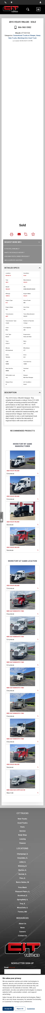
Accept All (8, 1008)
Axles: (7, 355)
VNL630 (8, 289)
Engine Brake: (9, 307)
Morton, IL (22, 870)
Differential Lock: (10, 375)
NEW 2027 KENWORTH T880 (15, 611)
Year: (7, 280)
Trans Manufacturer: (29, 314)
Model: (8, 287)
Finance (22, 843)
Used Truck (32, 38)
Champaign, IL (22, 854)
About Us (22, 924)
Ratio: (25, 341)
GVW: (7, 361)
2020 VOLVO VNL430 (13, 547)
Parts (22, 827)
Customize (31, 1008)
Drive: (25, 355)
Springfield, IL (22, 900)
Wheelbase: (26, 348)
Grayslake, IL (22, 858)
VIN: (24, 287)
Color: (7, 327)
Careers (22, 932)
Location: (8, 273)
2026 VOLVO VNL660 (13, 470)
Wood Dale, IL (22, 908)
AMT (7, 316)
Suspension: (26, 334)
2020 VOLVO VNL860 (13, 522)
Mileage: (8, 293)
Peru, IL (23, 878)
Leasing (22, 839)
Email (9, 967)
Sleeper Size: (9, 382)
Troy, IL (22, 904)
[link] (12, 234)
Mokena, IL (22, 866)
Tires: (7, 341)
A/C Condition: (27, 382)
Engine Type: (9, 300)
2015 (7, 282)
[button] (40, 2)
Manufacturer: (27, 280)
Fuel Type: (8, 334)
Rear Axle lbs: (9, 368)
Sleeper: (25, 375)
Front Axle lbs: (27, 361)
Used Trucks (22, 823)
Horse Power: (27, 300)
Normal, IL (22, 874)
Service (22, 831)
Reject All (20, 1008)
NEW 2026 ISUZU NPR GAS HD (16, 790)
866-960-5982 (24, 27)
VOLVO (25, 282)
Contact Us (22, 936)
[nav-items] (5, 2)
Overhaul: (26, 368)
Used (24, 275)
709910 (8, 296)
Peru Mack (22, 887)
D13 (7, 302)
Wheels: (8, 348)
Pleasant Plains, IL (22, 892)
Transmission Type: (11, 321)
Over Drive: (26, 307)
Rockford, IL (22, 896)
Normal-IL (8, 275)
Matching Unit (23, 38)
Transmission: (10, 314)
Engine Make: (27, 293)
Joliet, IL (22, 862)
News (22, 928)
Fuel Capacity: (27, 327)
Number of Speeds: (28, 321)
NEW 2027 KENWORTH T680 (15, 636)
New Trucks (22, 819)
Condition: (26, 273)
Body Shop (22, 835)
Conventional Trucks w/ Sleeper (24, 35)
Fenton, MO (22, 912)
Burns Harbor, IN (22, 882)
